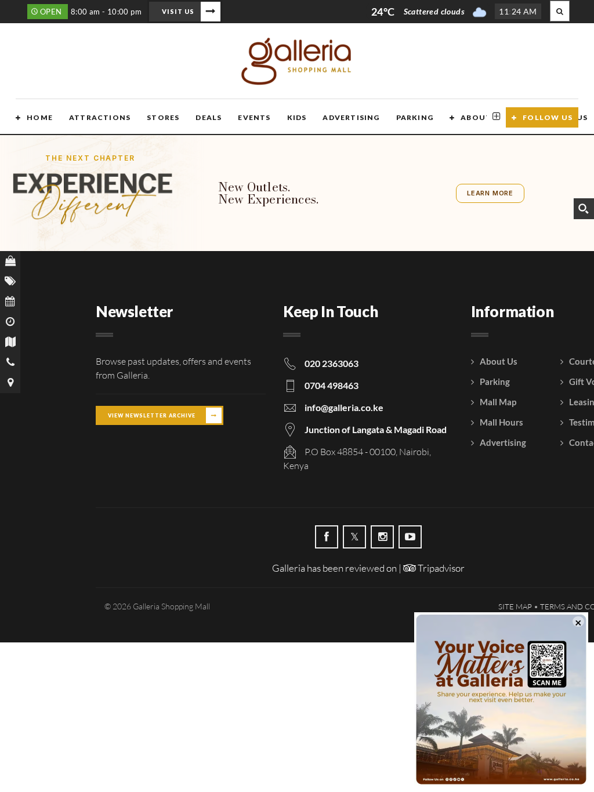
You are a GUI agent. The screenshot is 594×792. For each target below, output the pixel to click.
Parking (414, 117)
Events (254, 117)
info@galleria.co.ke (344, 407)
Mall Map (498, 402)
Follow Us (548, 117)
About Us (483, 117)
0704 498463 (331, 385)
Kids (297, 117)
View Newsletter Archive (151, 415)
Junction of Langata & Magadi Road (376, 429)
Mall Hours (501, 422)
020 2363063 (331, 363)
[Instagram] (382, 536)
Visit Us (178, 11)
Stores (163, 117)
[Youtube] (410, 536)
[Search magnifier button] (583, 208)
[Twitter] (354, 536)
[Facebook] (326, 536)
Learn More (490, 193)
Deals (208, 117)
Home (40, 117)
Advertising (351, 117)
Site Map (515, 606)
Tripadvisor (440, 568)
